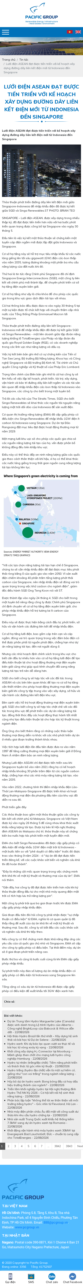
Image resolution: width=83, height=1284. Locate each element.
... (48, 1150)
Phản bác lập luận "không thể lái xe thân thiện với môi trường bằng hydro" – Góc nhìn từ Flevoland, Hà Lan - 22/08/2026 (42, 1108)
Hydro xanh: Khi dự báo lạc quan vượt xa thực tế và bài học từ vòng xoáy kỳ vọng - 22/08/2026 (41, 1049)
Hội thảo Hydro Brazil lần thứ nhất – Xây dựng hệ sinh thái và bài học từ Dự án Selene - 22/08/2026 (42, 1042)
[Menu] (5, 32)
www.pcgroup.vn (27, 1231)
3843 (69, 1150)
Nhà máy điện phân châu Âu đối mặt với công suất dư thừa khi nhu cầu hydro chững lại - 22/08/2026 (42, 1117)
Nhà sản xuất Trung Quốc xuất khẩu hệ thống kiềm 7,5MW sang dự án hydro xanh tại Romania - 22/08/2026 (40, 1126)
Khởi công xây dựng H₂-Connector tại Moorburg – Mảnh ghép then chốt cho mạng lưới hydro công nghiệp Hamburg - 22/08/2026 (39, 1059)
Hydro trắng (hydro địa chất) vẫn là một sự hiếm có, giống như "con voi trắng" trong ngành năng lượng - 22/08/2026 (41, 1077)
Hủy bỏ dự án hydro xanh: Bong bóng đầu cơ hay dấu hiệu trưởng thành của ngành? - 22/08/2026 (42, 1087)
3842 (57, 1150)
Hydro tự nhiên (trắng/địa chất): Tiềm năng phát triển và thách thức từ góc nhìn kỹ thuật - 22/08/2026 (42, 1068)
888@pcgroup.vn (56, 1226)
